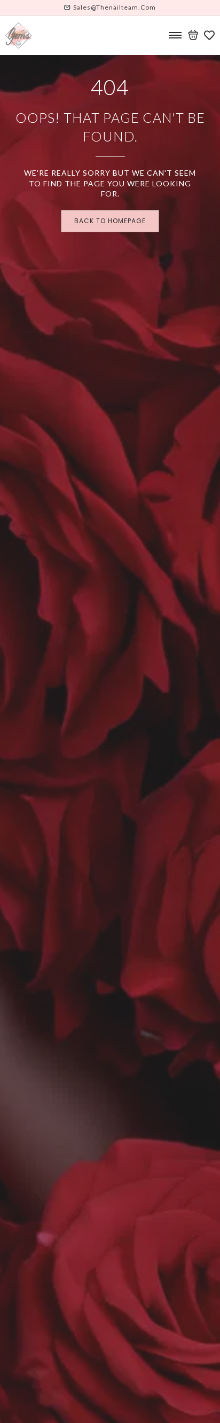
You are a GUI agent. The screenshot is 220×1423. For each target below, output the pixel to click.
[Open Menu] (175, 35)
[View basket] (193, 35)
